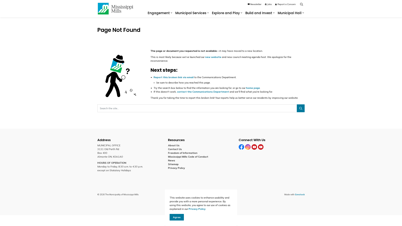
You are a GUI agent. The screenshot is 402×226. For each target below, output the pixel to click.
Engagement (159, 13)
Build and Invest (258, 13)
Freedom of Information (182, 152)
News (171, 160)
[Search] (301, 108)
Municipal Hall (290, 13)
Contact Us (175, 149)
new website (213, 57)
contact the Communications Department (203, 91)
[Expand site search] (301, 4)
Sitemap (174, 164)
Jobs (269, 4)
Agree (177, 217)
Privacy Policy (197, 208)
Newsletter (255, 4)
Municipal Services (190, 13)
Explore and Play (226, 13)
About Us (173, 145)
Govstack (300, 194)
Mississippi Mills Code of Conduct (188, 156)
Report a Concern (287, 4)
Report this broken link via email (174, 77)
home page (253, 87)
